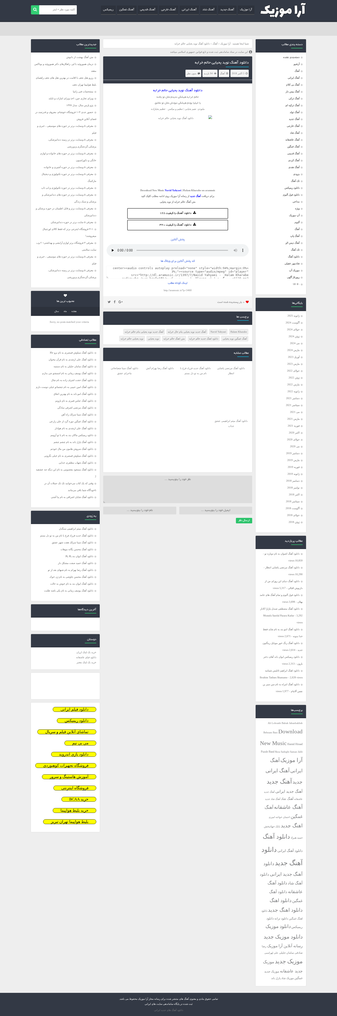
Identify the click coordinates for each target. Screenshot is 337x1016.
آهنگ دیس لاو (293, 242)
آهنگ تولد (295, 112)
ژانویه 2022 (293, 391)
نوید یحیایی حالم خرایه (132, 338)
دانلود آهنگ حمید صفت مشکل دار (75, 563)
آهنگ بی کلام (293, 84)
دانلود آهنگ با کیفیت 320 (175, 225)
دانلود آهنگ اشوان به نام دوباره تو (282, 553)
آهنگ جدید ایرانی (289, 791)
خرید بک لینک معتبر (86, 662)
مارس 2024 (293, 350)
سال (56, 311)
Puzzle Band (267, 751)
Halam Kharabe (238, 331)
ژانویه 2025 (293, 315)
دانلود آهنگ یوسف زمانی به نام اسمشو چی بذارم (67, 373)
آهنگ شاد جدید (272, 799)
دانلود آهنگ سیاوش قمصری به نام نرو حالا (71, 352)
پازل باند (276, 978)
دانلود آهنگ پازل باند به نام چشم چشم (73, 442)
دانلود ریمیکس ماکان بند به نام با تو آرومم (71, 435)
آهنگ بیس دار (293, 91)
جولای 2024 (293, 329)
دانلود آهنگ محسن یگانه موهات (77, 549)
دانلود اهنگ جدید (285, 910)
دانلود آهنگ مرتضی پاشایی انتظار (282, 567)
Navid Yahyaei (218, 331)
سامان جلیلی (286, 952)
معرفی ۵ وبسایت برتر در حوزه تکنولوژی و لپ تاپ (67, 187)
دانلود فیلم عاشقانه (86, 657)
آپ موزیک (294, 215)
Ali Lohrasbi (274, 723)
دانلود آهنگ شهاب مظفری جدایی (76, 462)
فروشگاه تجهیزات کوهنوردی (65, 765)
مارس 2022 (293, 384)
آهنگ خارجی (168, 9)
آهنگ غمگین (126, 9)
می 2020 (295, 446)
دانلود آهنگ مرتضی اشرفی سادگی (75, 407)
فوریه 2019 (294, 467)
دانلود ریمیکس (292, 187)
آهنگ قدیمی (147, 9)
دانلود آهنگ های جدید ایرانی (168, 1010)
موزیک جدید (289, 961)
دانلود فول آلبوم (291, 194)
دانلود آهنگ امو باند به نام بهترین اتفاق (73, 393)
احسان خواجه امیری (279, 817)
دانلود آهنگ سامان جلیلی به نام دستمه (73, 366)
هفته (74, 311)
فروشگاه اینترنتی (74, 788)
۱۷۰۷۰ (296, 284)
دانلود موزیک (278, 926)
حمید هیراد (297, 837)
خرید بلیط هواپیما (74, 810)
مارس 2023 (293, 363)
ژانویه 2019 (293, 473)
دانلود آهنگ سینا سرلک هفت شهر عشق (72, 542)
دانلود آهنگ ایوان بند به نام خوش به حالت (71, 583)
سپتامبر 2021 (293, 405)
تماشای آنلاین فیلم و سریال (66, 732)
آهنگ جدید (227, 9)
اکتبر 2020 (294, 432)
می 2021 (295, 412)
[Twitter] (109, 302)
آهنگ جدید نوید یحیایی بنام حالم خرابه (144, 331)
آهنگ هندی (294, 167)
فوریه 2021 (294, 425)
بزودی (296, 174)
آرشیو (297, 64)
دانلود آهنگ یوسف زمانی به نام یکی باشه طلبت (68, 590)
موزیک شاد (287, 978)
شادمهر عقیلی (292, 263)
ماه (65, 311)
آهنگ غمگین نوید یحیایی (235, 338)
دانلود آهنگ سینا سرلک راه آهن (77, 414)
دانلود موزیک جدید (283, 937)
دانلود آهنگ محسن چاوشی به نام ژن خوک (71, 576)
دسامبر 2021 (293, 398)
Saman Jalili (296, 751)
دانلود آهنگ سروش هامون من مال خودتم (71, 448)
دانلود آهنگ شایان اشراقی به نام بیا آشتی (72, 497)
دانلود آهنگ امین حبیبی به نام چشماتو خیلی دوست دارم (64, 387)
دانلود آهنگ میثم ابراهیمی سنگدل (76, 528)
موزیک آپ (294, 270)
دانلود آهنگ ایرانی (290, 851)
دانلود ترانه (281, 918)
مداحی (296, 201)
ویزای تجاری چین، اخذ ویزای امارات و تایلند (71, 98)
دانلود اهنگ (280, 900)
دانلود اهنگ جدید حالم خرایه (203, 338)
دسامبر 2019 (293, 453)
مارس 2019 (293, 460)
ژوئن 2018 (294, 522)
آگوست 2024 (293, 322)
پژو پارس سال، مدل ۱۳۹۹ (79, 105)
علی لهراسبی (271, 952)
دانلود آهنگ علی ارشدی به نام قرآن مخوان (71, 359)
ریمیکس (108, 9)
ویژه (297, 208)
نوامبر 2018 (293, 487)
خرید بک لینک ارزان (86, 652)
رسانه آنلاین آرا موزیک (285, 946)
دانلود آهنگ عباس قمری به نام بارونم (74, 400)
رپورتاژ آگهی (293, 277)
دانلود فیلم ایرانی (74, 709)
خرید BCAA (78, 799)
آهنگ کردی (294, 160)
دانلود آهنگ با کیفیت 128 (175, 213)
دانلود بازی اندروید (73, 754)
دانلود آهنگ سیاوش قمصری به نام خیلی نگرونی (68, 455)
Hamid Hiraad (295, 744)
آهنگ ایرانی (189, 9)
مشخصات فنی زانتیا (83, 91)
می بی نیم (80, 743)
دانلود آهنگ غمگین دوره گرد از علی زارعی (71, 421)
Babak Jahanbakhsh (292, 723)
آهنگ (297, 70)
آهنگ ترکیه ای (292, 105)
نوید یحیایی (165, 201)
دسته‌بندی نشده (291, 57)
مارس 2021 (293, 418)
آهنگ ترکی (294, 98)
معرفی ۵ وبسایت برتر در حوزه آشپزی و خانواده (68, 167)
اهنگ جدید (292, 825)
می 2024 (295, 343)
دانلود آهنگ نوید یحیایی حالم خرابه (222, 63)
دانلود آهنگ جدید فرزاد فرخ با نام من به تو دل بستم (66, 535)
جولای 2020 (293, 439)
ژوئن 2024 (294, 336)
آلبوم (297, 222)
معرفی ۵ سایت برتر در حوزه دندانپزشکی (72, 222)
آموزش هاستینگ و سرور (69, 777)
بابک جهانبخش (272, 826)
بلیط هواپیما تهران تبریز (69, 822)
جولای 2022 (293, 370)
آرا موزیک (246, 9)
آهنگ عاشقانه (292, 139)
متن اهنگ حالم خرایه (174, 338)
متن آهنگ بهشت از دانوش (79, 57)
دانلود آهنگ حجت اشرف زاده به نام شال (72, 380)
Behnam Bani (270, 732)
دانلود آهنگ (294, 256)
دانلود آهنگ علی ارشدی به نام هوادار (74, 428)
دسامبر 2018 (293, 480)
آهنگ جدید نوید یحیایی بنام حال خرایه (187, 331)
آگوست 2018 (293, 508)
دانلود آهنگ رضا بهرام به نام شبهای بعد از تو (70, 570)
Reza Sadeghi (282, 751)
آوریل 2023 (294, 357)
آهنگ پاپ (295, 236)
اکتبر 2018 (294, 494)
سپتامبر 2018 (293, 501)
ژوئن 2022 (294, 377)
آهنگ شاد (208, 9)
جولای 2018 (293, 515)
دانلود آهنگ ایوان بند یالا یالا (79, 556)
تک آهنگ (295, 180)
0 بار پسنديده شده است (231, 302)
